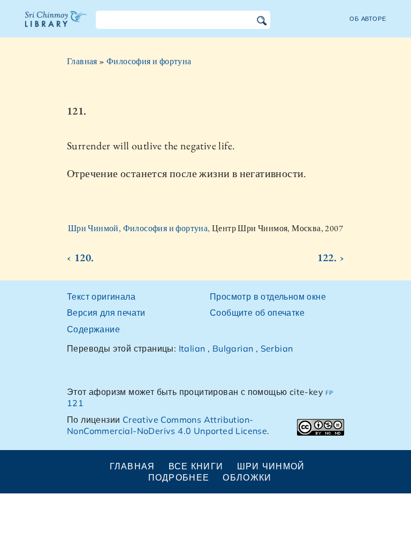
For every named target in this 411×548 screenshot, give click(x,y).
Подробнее (179, 477)
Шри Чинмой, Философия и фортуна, (140, 228)
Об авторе (367, 18)
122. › (330, 257)
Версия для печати (106, 312)
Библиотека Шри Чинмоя (56, 25)
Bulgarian (233, 348)
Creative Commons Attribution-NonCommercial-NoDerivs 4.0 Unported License (167, 425)
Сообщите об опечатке (257, 312)
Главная (82, 61)
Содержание (93, 329)
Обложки (247, 477)
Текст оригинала (101, 296)
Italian (192, 348)
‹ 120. (80, 257)
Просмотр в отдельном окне (268, 296)
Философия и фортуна (149, 61)
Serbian (277, 348)
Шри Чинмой (271, 466)
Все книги (196, 466)
